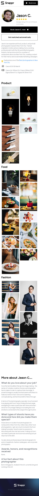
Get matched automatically (19, 37)
